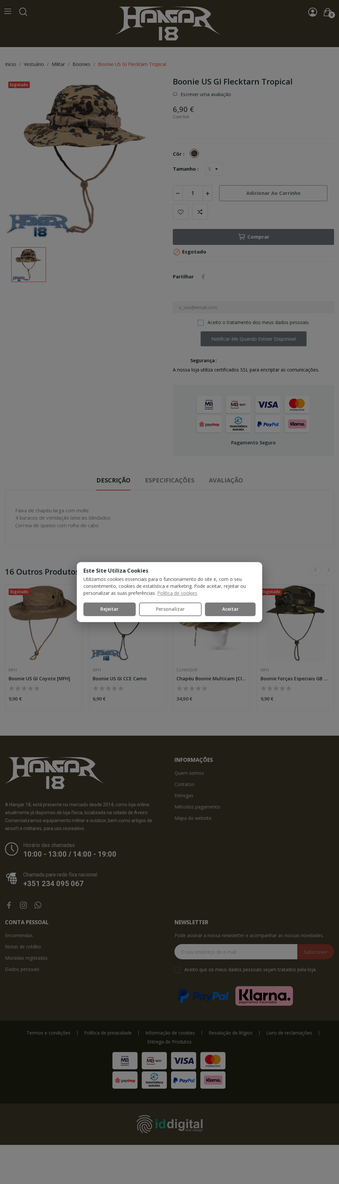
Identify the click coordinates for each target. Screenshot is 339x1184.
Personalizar (170, 609)
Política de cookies (177, 593)
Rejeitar (109, 609)
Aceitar (230, 609)
